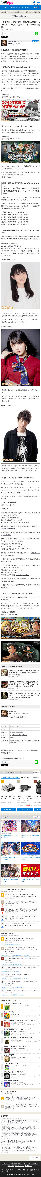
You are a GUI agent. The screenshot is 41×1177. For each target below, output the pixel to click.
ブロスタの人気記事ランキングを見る (11, 971)
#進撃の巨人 (35, 526)
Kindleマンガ (25, 777)
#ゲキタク (4, 513)
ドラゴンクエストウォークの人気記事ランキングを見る (15, 955)
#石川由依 (35, 513)
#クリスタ (11, 541)
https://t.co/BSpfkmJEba (21, 522)
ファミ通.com (19, 1166)
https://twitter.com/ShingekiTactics (18, 735)
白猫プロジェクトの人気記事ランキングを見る (13, 995)
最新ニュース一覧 (31, 12)
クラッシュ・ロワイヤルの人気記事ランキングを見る (15, 978)
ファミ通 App (7, 3)
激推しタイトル (24, 16)
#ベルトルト (8, 568)
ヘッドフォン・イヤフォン (10, 777)
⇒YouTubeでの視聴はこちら (10, 243)
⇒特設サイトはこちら (8, 177)
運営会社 (20, 1164)
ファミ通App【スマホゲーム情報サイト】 (12, 12)
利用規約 (14, 1164)
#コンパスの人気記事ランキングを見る (11, 944)
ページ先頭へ (35, 1158)
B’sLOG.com (28, 1166)
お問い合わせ (6, 1164)
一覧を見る (36, 772)
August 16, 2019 (6, 535)
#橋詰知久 (35, 565)
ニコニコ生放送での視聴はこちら (11, 246)
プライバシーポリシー (31, 1164)
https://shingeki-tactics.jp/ (16, 732)
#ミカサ (6, 515)
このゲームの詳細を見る (18, 717)
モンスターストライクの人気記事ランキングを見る (14, 987)
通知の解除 (11, 1166)
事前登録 (15, 16)
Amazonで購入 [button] (8, 809)
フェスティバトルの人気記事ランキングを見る (13, 964)
